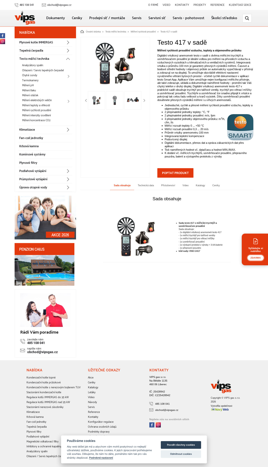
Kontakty (182, 5)
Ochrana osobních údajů (102, 426)
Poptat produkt (175, 173)
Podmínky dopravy (99, 431)
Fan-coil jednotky (31, 138)
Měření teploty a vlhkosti (36, 105)
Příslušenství (168, 185)
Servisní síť (157, 18)
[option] (115, 64)
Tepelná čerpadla (31, 50)
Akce (91, 377)
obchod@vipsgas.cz (59, 5)
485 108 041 (27, 5)
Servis (136, 18)
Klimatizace (27, 129)
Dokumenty (55, 18)
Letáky (92, 392)
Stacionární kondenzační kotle (43, 392)
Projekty (199, 5)
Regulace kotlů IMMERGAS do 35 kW (47, 397)
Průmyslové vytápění (33, 179)
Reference (217, 5)
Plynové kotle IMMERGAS (36, 42)
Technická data (146, 185)
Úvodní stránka (93, 31)
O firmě (153, 5)
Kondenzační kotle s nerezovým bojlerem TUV (53, 387)
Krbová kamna (29, 146)
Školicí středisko (224, 18)
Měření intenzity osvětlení (36, 115)
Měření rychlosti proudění (36, 110)
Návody (92, 402)
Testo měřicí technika (34, 58)
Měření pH (28, 85)
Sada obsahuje (122, 185)
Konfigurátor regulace (101, 422)
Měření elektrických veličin (37, 100)
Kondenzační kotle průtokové (43, 382)
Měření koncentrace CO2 (36, 120)
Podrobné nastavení (101, 457)
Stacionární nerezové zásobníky (44, 407)
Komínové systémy (32, 154)
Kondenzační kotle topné (41, 377)
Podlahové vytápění (32, 171)
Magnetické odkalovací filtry (42, 441)
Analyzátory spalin (32, 65)
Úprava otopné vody (33, 187)
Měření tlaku (29, 90)
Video (166, 5)
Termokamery (30, 80)
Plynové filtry (28, 162)
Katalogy (200, 185)
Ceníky (77, 18)
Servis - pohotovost (188, 18)
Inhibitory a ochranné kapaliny (43, 446)
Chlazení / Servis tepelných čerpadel (43, 70)
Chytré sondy (29, 75)
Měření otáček (30, 95)
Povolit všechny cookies (181, 444)
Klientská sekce (240, 5)
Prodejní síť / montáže (107, 18)
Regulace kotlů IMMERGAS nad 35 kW (48, 402)
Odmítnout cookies (181, 453)
